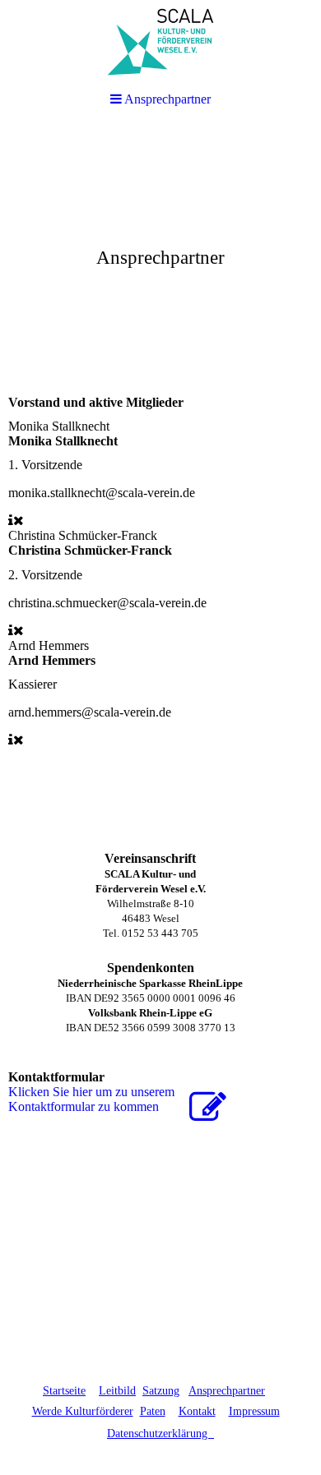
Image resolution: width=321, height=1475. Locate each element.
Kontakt (197, 1411)
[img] (160, 251)
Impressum (254, 1411)
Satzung (160, 1391)
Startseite (64, 1391)
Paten (152, 1411)
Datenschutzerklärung (160, 1433)
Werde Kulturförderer (82, 1411)
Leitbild (117, 1391)
